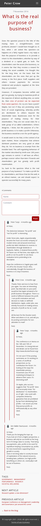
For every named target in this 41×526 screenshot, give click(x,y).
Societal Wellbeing (10, 484)
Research (19, 482)
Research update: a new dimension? (15, 493)
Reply (8, 275)
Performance (8, 482)
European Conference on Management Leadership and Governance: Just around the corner (20, 503)
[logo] (12, 3)
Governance (7, 479)
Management (19, 479)
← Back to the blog (10, 510)
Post (35, 218)
